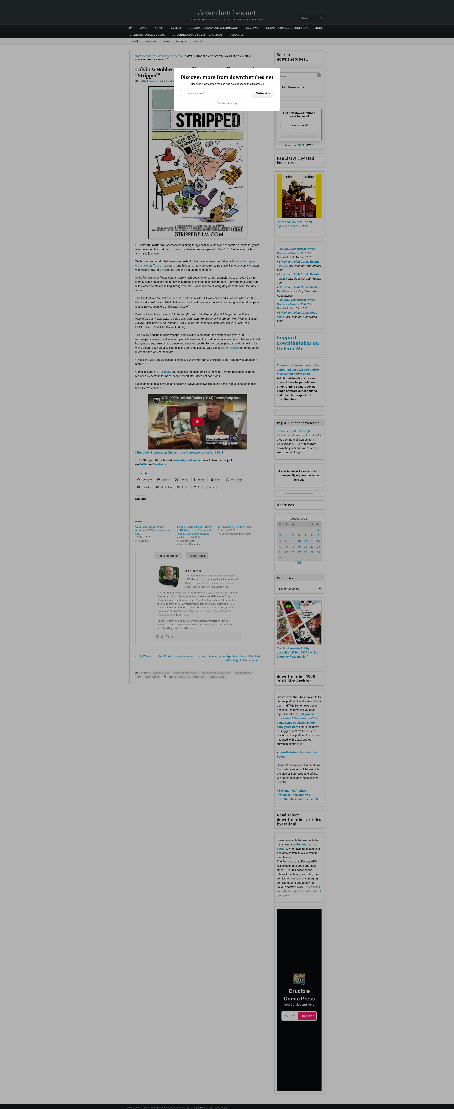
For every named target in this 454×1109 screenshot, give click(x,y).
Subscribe (263, 93)
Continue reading (227, 103)
